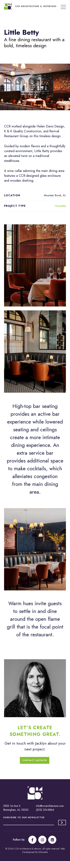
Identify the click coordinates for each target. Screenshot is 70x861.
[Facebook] (32, 840)
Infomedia (43, 852)
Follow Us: (19, 840)
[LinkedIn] (52, 840)
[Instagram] (42, 840)
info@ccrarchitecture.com (50, 806)
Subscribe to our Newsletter (23, 817)
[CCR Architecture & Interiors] (30, 6)
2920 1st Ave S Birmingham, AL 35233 (15, 808)
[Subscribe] (62, 822)
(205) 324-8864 (45, 810)
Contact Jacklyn (34, 760)
